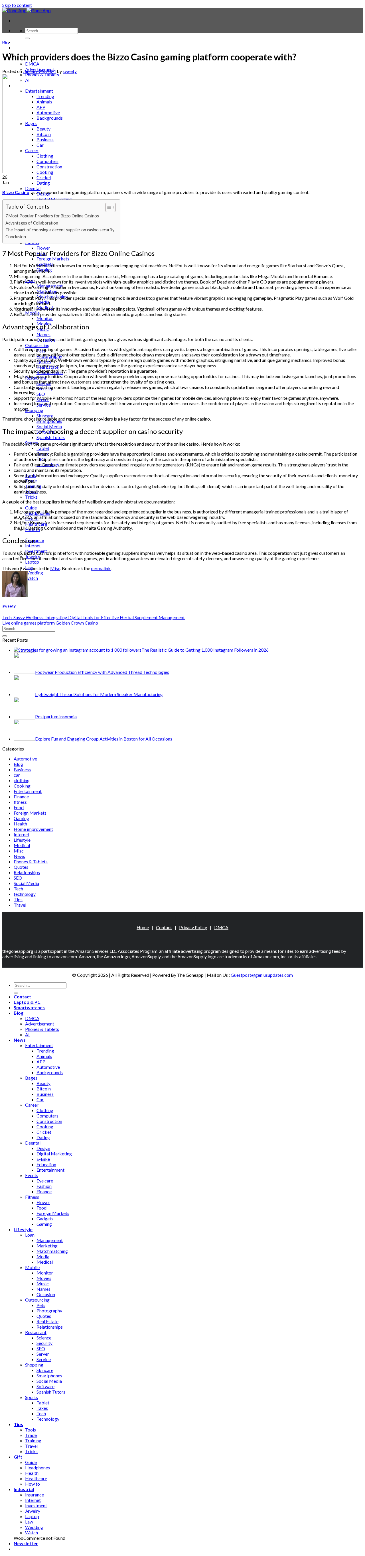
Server (42, 1354)
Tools (30, 1429)
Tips (18, 899)
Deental (32, 188)
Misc (5, 42)
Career (31, 1105)
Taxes (42, 1408)
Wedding (34, 572)
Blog (18, 764)
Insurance (34, 1494)
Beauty (43, 1083)
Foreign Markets (52, 258)
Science (43, 1337)
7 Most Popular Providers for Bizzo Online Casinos (52, 215)
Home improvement (33, 829)
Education (46, 1164)
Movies (43, 1278)
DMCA (32, 63)
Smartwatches (29, 1007)
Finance (21, 796)
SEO (40, 394)
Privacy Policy (193, 927)
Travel (20, 905)
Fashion (44, 1186)
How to (32, 1483)
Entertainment (28, 791)
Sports (31, 1397)
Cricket (43, 177)
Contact (22, 42)
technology (25, 894)
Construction (49, 1121)
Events (31, 1175)
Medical (22, 845)
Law (29, 1521)
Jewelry (32, 1511)
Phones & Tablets (31, 861)
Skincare (44, 415)
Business (22, 769)
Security (44, 1343)
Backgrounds (49, 1072)
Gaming (21, 818)
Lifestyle (22, 840)
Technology (47, 1419)
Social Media (49, 426)
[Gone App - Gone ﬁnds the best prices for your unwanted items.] (26, 10)
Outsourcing (37, 345)
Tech (18, 888)
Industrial (24, 534)
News (19, 856)
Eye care (44, 1180)
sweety (70, 71)
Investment (36, 1505)
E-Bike (43, 1159)
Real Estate (47, 1321)
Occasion (45, 1294)
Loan (30, 1234)
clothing (22, 780)
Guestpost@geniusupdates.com (262, 975)
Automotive (25, 758)
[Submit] (27, 38)
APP (40, 1061)
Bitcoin (43, 1088)
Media (42, 1256)
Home (143, 927)
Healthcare (36, 1478)
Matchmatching (52, 1251)
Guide (31, 507)
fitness (20, 802)
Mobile (32, 1267)
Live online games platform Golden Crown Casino (50, 622)
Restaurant (35, 1332)
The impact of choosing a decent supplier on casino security (59, 229)
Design (43, 1148)
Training (33, 1440)
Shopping (34, 410)
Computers (47, 1115)
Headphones (37, 1467)
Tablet (42, 448)
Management (49, 1240)
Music (42, 1283)
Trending (45, 1050)
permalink (101, 568)
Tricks (31, 496)
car (17, 775)
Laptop (32, 561)
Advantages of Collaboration (31, 223)
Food (19, 807)
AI (27, 1034)
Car (40, 1099)
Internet (33, 545)
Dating (43, 182)
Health (20, 823)
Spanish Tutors (50, 437)
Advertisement (39, 1023)
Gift (18, 1456)
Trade (31, 1435)
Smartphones (49, 1375)
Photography (49, 1310)
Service (43, 1359)
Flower (43, 247)
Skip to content (17, 5)
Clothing (44, 1110)
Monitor (44, 318)
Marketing (47, 1245)
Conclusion (15, 236)
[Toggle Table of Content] (107, 207)
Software (45, 1386)
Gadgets (44, 1218)
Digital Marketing (54, 199)
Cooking (22, 785)
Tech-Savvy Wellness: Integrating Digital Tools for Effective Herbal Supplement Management (93, 617)
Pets (40, 1305)
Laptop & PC (27, 47)
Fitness (32, 1197)
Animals (44, 1056)
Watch (31, 578)
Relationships (27, 872)
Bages (31, 1077)
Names (43, 334)
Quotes (21, 867)
